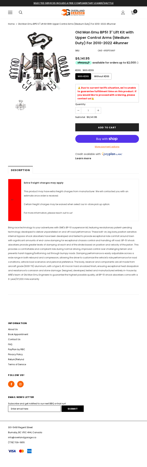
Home (11, 23)
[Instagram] (20, 384)
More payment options (107, 146)
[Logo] (73, 12)
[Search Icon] (20, 12)
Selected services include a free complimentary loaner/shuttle (74, 3)
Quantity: (80, 104)
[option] (40, 61)
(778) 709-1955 (16, 442)
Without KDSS (101, 76)
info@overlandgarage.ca (22, 437)
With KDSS (83, 76)
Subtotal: (80, 117)
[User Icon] (123, 12)
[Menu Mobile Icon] (10, 12)
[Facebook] (11, 384)
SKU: (77, 50)
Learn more (83, 158)
